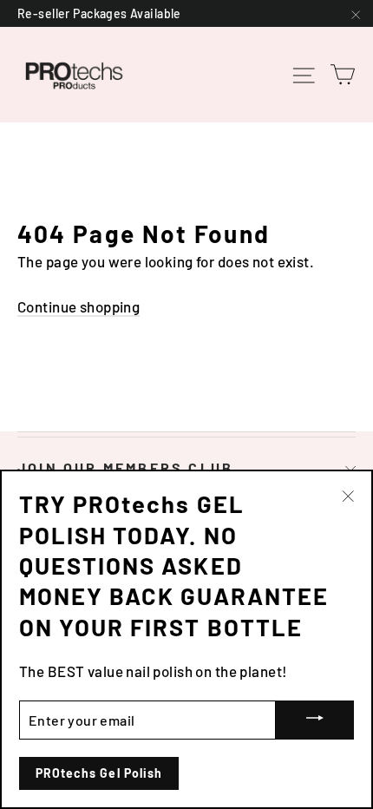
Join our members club (125, 467)
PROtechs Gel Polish (99, 773)
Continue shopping (78, 306)
